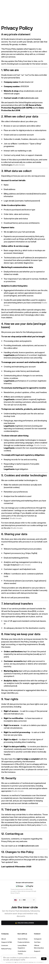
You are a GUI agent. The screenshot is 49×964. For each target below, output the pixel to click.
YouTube (37, 942)
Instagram (37, 939)
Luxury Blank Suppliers (22, 947)
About (3, 939)
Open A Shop (22, 939)
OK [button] (44, 958)
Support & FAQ (6, 942)
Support (37, 951)
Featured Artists (24, 942)
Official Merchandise (39, 947)
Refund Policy (6, 948)
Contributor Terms (22, 952)
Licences (4, 945)
